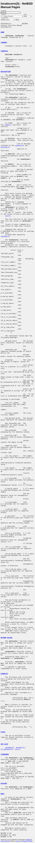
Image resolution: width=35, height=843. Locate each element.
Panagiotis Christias (27, 841)
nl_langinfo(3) (7, 749)
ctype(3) (7, 125)
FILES (3, 732)
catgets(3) (19, 145)
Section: (4, 14)
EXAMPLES (4, 674)
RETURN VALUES (6, 638)
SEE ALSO (4, 744)
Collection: (4, 17)
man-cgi (18, 841)
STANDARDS (5, 754)
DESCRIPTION (6, 71)
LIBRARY (4, 42)
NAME (2, 32)
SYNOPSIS (4, 51)
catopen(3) (5, 236)
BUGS (2, 794)
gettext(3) (5, 147)
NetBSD (28, 839)
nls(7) (8, 216)
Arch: (26, 14)
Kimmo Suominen (5, 841)
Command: (4, 10)
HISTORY (4, 783)
